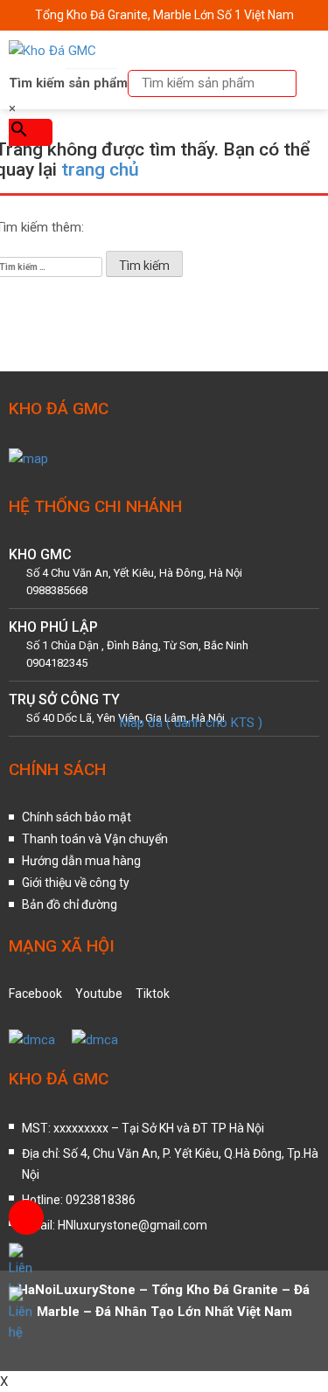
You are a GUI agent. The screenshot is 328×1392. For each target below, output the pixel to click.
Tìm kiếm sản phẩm (68, 83)
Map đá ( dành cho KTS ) (191, 723)
